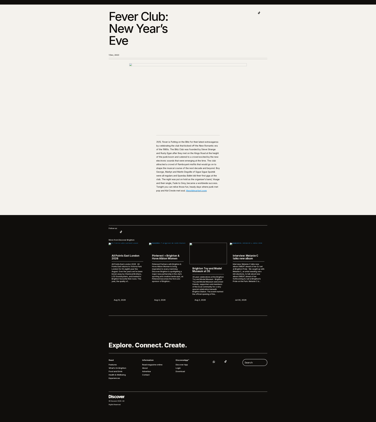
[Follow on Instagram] (253, 12)
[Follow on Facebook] (265, 12)
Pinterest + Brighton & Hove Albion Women (165, 257)
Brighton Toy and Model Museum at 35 (207, 270)
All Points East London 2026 (125, 257)
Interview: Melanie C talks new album (245, 257)
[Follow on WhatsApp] (214, 361)
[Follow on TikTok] (259, 12)
